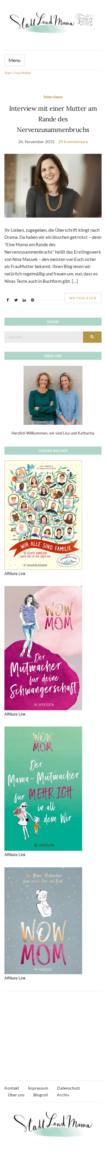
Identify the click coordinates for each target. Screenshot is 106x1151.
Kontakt (11, 1087)
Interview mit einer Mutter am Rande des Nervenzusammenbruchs (53, 119)
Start (7, 73)
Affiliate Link (15, 573)
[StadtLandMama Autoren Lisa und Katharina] (53, 394)
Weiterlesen (83, 298)
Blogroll (40, 1094)
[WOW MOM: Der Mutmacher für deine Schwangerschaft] (43, 647)
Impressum (38, 1087)
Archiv (63, 1094)
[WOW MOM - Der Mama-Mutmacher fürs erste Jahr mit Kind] (43, 920)
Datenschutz (68, 1087)
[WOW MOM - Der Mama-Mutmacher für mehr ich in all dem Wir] (43, 788)
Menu (15, 60)
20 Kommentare (73, 141)
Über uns (16, 1094)
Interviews (53, 96)
